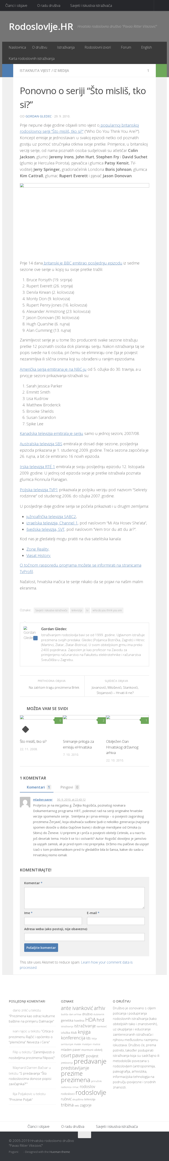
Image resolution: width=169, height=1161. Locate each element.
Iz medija (61, 70)
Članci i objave (16, 5)
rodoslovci (68, 1094)
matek (77, 1044)
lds (88, 1038)
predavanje (90, 1061)
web (77, 1105)
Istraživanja (66, 47)
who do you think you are (107, 610)
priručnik (96, 1081)
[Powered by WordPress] (21, 1151)
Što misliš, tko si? (33, 741)
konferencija (73, 1038)
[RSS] (157, 1143)
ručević (66, 1099)
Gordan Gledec (39, 116)
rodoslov (87, 1086)
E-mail (93, 913)
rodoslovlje (90, 1092)
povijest (92, 1055)
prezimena (75, 1079)
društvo (87, 1014)
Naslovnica (17, 47)
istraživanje (85, 1025)
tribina (67, 1105)
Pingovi (69, 787)
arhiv (99, 1007)
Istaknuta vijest (35, 70)
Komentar (33, 883)
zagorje (86, 1105)
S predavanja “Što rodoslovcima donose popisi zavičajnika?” (30, 1078)
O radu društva (48, 5)
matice (96, 1044)
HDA (90, 1019)
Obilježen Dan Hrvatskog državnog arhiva (122, 747)
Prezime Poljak (21, 1099)
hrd (100, 1019)
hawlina (79, 1020)
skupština (77, 1099)
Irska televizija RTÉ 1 (37, 466)
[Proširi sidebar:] (7, 70)
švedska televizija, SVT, (45, 529)
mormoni (87, 1050)
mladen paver (43, 799)
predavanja (67, 1062)
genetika (67, 1020)
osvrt (66, 1055)
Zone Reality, (37, 549)
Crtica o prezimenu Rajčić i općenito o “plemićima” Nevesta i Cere (31, 1036)
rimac (75, 1087)
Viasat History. (38, 555)
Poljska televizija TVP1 (39, 489)
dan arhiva (75, 1014)
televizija (77, 610)
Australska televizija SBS (41, 443)
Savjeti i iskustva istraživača (91, 5)
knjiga (84, 1031)
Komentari (38, 787)
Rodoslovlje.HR (41, 26)
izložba (65, 1033)
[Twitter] (149, 1143)
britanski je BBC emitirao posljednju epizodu (82, 263)
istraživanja (67, 1026)
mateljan (87, 1044)
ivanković (102, 1026)
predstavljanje (75, 1068)
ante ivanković (77, 1007)
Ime (28, 913)
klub (74, 1032)
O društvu (39, 47)
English (146, 47)
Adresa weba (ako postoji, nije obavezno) (55, 929)
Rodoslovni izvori (97, 47)
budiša (64, 1014)
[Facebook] (141, 1143)
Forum (126, 47)
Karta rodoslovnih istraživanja (32, 58)
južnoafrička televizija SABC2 (51, 516)
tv (87, 610)
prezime (72, 1073)
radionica (66, 1087)
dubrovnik (99, 1014)
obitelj (98, 1050)
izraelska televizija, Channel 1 (52, 523)
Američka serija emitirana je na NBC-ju (53, 369)
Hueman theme (60, 1152)
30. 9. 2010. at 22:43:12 (71, 799)
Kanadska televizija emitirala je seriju (51, 433)
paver (78, 1055)
